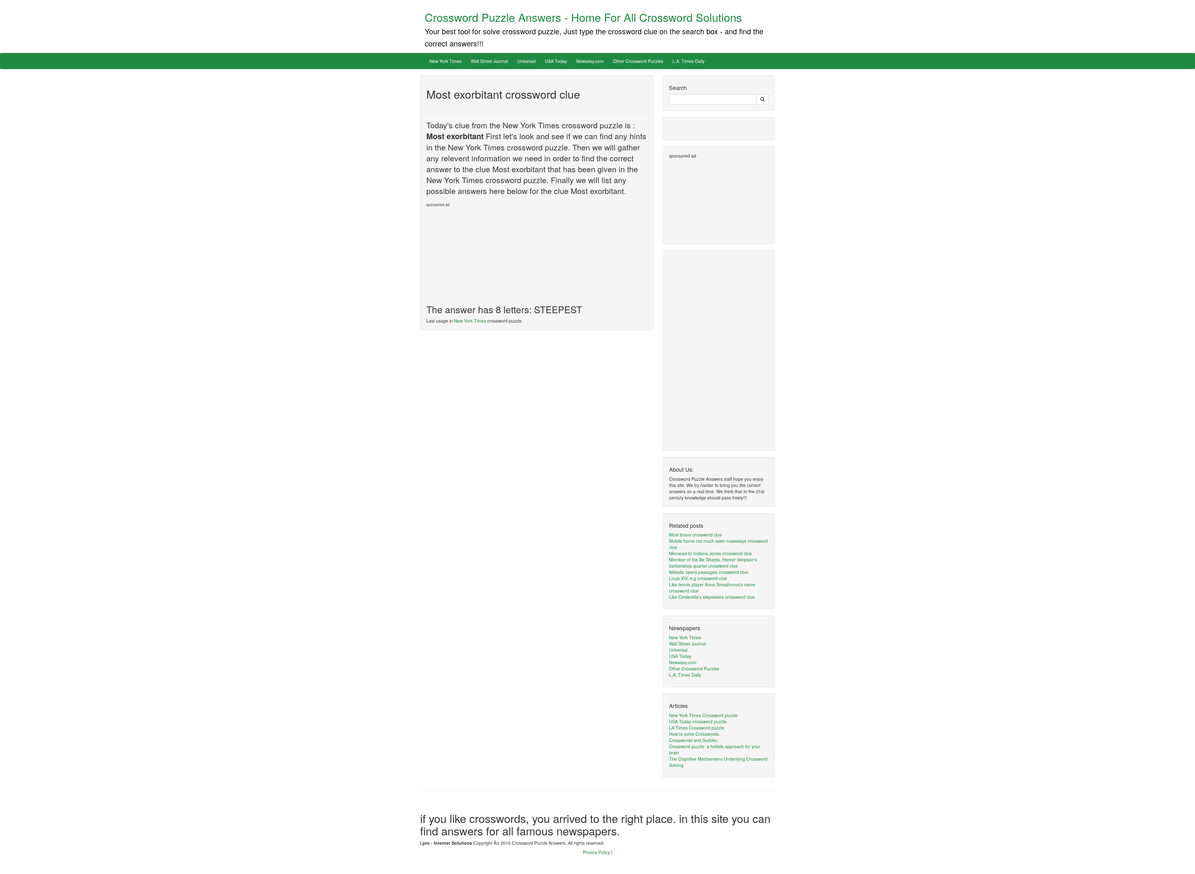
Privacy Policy (597, 852)
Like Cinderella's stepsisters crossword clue (712, 597)
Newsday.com (590, 61)
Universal (526, 61)
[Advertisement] (478, 253)
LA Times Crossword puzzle (696, 728)
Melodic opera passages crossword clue (708, 572)
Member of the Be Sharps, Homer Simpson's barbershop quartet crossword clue (713, 562)
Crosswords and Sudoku (693, 740)
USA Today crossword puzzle (698, 721)
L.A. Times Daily (688, 61)
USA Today (556, 61)
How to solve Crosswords (694, 734)
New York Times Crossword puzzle (703, 715)
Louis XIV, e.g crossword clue (698, 578)
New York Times (445, 61)
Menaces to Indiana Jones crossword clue (710, 553)
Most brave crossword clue (695, 534)
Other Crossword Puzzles (638, 61)
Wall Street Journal (489, 61)
